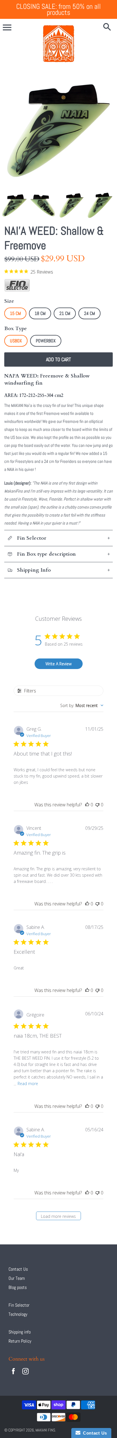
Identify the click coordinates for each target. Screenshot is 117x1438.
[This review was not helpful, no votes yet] (97, 805)
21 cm (64, 313)
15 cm (15, 313)
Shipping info (20, 1332)
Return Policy (20, 1341)
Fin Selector (19, 1305)
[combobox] (81, 705)
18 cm (40, 313)
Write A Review (58, 663)
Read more (28, 1083)
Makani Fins (45, 1430)
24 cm (89, 313)
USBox (16, 341)
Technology (18, 1314)
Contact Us (18, 1269)
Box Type (15, 328)
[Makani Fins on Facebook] (13, 1375)
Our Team (17, 1278)
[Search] (107, 27)
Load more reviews (58, 1216)
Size (9, 301)
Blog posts (18, 1287)
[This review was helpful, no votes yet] (87, 805)
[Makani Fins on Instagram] (25, 1375)
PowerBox (46, 341)
